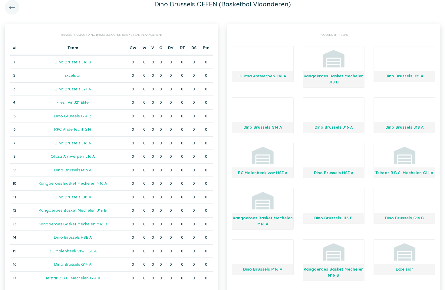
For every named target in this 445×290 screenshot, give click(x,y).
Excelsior (72, 75)
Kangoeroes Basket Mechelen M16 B (72, 223)
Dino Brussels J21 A (72, 88)
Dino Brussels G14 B (72, 115)
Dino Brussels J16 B (72, 61)
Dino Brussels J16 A (72, 142)
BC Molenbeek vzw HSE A (73, 250)
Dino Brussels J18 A (72, 196)
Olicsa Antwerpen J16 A (73, 156)
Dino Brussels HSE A (73, 237)
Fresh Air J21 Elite (73, 102)
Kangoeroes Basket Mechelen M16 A (72, 183)
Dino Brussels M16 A (72, 169)
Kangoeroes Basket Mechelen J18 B (73, 210)
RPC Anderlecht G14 (72, 129)
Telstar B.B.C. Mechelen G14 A (72, 277)
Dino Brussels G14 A (72, 264)
